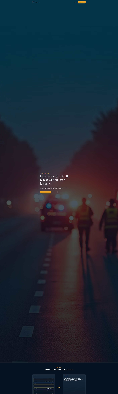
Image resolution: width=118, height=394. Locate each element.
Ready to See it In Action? (45, 191)
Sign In (75, 2)
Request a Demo (81, 2)
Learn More (55, 191)
